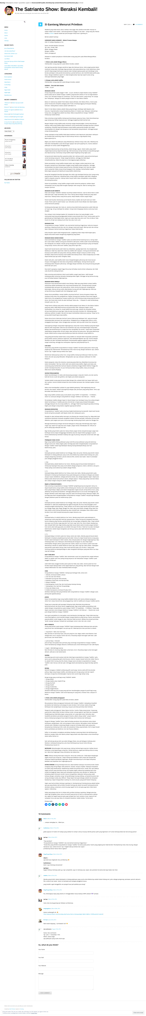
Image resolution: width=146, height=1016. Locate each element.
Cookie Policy (34, 1013)
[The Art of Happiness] (24, 142)
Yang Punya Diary (48, 854)
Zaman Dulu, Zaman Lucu (10, 53)
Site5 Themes (12, 1009)
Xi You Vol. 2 (8, 146)
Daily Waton (7, 82)
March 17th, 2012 (52, 818)
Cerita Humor (7, 79)
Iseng (5, 87)
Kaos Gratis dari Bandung (18, 107)
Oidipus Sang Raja (9, 165)
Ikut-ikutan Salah (8, 56)
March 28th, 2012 (56, 908)
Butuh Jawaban (8, 77)
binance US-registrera (9, 110)
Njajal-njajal (7, 92)
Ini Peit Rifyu (7, 84)
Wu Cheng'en (8, 147)
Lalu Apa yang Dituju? (9, 51)
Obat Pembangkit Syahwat (17, 114)
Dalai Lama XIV (9, 141)
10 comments (139, 24)
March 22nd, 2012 (53, 837)
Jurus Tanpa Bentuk (9, 48)
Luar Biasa (7, 58)
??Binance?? (7, 102)
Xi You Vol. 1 (8, 152)
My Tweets (7, 182)
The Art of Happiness (10, 139)
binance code (7, 116)
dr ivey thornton (8, 122)
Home (6, 30)
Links (5, 38)
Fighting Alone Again (18, 116)
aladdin (45, 875)
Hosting (22, 1009)
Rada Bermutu (8, 95)
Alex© (45, 818)
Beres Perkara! (20, 119)
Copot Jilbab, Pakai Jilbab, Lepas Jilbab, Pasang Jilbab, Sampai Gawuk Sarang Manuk (13, 67)
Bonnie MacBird (9, 160)
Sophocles (8, 166)
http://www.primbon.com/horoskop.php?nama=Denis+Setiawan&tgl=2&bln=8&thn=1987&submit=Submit (73, 914)
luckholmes (46, 828)
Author (6, 35)
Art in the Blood (9, 159)
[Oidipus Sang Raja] (24, 167)
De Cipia (46, 919)
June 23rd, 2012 (52, 919)
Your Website (42, 965)
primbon (51, 33)
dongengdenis (47, 908)
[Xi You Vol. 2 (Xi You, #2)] (24, 148)
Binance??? (7, 107)
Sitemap (6, 40)
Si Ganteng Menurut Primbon (63, 24)
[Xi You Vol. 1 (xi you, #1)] (24, 154)
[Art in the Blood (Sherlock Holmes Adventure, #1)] (24, 161)
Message (40, 973)
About (6, 33)
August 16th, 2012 (56, 929)
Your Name (41, 949)
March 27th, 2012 (52, 875)
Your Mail (41, 957)
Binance (6, 114)
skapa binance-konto (9, 119)
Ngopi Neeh (7, 90)
